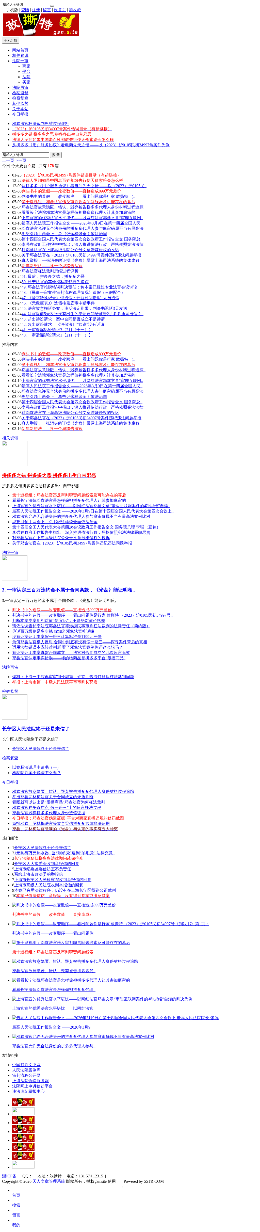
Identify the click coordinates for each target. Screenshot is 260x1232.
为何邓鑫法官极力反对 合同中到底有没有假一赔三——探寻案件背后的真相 (79, 642)
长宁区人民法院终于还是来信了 (36, 728)
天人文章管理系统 (48, 1181)
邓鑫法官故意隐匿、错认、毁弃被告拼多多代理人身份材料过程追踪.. (83, 207)
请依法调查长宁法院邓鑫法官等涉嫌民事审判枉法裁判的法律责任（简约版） (81, 626)
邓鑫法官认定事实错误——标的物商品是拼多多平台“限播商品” (68, 658)
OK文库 (122, 1186)
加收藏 (75, 10)
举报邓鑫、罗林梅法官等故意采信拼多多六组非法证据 (61, 823)
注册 (36, 10)
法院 (26, 77)
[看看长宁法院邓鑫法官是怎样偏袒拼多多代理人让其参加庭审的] (71, 980)
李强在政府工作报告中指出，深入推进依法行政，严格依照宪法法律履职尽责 (81, 532)
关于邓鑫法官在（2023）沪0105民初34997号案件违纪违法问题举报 (81, 255)
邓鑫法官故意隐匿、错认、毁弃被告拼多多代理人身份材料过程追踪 (73, 791)
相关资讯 (20, 55)
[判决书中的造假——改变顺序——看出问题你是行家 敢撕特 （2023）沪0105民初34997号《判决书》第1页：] (110, 924)
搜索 (16, 1205)
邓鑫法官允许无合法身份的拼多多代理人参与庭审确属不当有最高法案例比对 (81, 516)
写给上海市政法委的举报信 (38, 874)
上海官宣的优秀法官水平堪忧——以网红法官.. (53, 1008)
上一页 (8, 160)
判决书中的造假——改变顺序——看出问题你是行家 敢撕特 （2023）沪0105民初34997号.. (92, 615)
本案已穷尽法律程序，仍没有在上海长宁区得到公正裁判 (65, 890)
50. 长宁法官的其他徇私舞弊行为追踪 (55, 282)
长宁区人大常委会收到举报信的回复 (46, 863)
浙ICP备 (9, 1176)
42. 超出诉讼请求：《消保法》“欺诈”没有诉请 (63, 324)
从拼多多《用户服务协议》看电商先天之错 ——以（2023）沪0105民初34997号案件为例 (91, 145)
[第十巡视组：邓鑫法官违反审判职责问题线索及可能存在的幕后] (71, 942)
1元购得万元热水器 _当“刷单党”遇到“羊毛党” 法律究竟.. (64, 853)
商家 (26, 66)
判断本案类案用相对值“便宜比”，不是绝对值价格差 (58, 620)
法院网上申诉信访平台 (32, 1086)
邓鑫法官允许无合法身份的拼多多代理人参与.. (53, 1046)
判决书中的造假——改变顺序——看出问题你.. (53, 933)
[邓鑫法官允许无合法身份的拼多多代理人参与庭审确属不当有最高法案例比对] (83, 1036)
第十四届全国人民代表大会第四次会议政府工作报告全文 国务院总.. (82, 239)
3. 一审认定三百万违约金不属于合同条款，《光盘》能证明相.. (68, 590)
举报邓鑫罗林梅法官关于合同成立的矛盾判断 (52, 797)
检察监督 (20, 93)
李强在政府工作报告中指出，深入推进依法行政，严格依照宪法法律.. (83, 244)
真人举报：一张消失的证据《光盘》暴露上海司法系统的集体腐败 (80, 260)
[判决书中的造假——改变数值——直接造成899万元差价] (64, 905)
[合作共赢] (23, 1140)
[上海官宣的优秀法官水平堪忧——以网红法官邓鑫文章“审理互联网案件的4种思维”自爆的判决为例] (102, 999)
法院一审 (20, 61)
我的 (16, 1225)
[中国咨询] (23, 1114)
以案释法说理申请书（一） (36, 767)
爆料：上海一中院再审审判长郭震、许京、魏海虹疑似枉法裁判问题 (73, 677)
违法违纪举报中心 (28, 1091)
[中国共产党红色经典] (23, 1131)
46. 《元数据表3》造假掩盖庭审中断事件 (58, 303)
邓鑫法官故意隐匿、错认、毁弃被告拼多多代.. (53, 971)
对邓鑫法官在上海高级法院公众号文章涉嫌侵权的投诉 (70, 250)
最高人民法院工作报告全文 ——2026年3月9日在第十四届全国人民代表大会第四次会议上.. (93, 511)
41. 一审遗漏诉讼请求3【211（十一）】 (57, 330)
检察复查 (20, 98)
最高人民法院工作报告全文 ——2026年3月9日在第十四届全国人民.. (82, 223)
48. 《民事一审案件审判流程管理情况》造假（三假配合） (73, 292)
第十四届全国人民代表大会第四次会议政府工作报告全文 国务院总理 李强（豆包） (86, 527)
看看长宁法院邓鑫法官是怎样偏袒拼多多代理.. (53, 989)
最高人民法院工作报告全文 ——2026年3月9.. (52, 1027)
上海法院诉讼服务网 (30, 1081)
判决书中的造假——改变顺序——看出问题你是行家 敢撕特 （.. (78, 196)
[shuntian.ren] (23, 1149)
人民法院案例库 (26, 1070)
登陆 (25, 10)
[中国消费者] (23, 1123)
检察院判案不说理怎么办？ (36, 773)
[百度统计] (23, 1167)
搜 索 (56, 155)
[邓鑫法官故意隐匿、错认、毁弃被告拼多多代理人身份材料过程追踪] (75, 961)
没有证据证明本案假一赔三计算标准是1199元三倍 (57, 636)
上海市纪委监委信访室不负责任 (42, 869)
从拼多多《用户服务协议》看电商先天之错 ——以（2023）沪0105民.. (84, 186)
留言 (47, 10)
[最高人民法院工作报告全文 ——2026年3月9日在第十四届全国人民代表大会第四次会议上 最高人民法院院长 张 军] (115, 1018)
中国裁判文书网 (26, 1065)
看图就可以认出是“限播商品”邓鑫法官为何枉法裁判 (58, 802)
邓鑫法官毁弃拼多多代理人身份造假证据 (48, 813)
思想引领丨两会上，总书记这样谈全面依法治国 (64, 234)
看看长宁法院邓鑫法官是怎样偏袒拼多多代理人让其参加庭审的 (78, 212)
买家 (26, 82)
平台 (26, 71)
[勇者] (23, 1158)
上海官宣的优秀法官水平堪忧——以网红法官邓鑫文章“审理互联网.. (82, 218)
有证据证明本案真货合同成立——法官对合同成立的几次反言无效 (71, 652)
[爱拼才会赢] (23, 1105)
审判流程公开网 (26, 1075)
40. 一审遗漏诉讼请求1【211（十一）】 (57, 335)
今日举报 (20, 114)
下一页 (20, 160)
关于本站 (20, 109)
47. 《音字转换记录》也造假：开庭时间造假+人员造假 (70, 298)
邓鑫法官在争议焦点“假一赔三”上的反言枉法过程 (56, 807)
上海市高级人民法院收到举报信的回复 (48, 885)
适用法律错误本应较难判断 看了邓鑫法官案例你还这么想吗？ (67, 647)
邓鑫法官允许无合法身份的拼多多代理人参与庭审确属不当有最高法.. (83, 228)
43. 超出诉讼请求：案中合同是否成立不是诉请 (63, 319)
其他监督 (20, 103)
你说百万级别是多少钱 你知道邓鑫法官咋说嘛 (53, 631)
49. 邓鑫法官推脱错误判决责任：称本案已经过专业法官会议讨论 (79, 287)
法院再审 (20, 87)
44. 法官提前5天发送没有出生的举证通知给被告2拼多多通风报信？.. (82, 314)
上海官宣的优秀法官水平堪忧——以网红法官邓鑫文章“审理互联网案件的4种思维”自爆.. (91, 506)
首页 (16, 1195)
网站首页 (20, 50)
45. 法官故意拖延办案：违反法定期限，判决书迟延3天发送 (74, 308)
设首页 (60, 10)
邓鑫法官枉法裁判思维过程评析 (40, 123)
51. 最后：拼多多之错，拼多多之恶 (53, 276)
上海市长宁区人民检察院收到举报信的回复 (52, 879)
